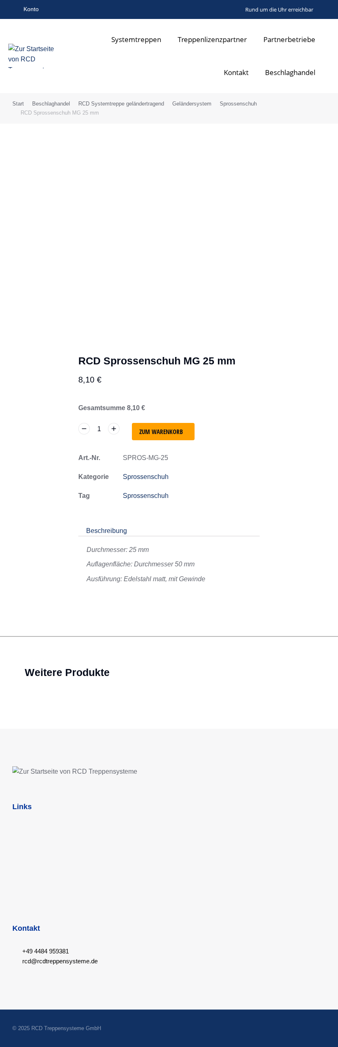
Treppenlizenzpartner (212, 39)
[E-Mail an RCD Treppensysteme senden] (238, 9)
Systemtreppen (136, 39)
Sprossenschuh (146, 476)
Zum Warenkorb (161, 431)
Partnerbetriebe (289, 39)
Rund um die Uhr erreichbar (279, 9)
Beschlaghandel (290, 72)
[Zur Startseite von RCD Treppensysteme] (33, 56)
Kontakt (236, 72)
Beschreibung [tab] (106, 530)
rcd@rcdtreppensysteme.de (60, 961)
